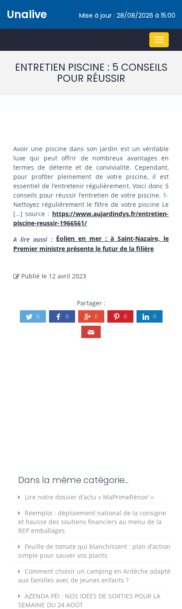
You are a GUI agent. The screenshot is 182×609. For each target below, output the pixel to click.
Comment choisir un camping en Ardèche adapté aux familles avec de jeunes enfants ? (94, 575)
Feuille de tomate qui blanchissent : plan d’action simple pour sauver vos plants (94, 551)
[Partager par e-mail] (91, 332)
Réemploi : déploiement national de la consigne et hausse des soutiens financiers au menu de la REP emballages (92, 522)
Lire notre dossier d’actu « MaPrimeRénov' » (89, 497)
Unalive (27, 14)
